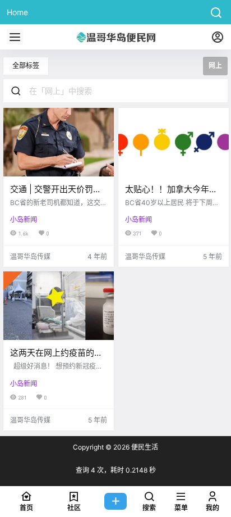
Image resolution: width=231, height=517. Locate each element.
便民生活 (144, 447)
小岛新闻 (23, 219)
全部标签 (25, 65)
